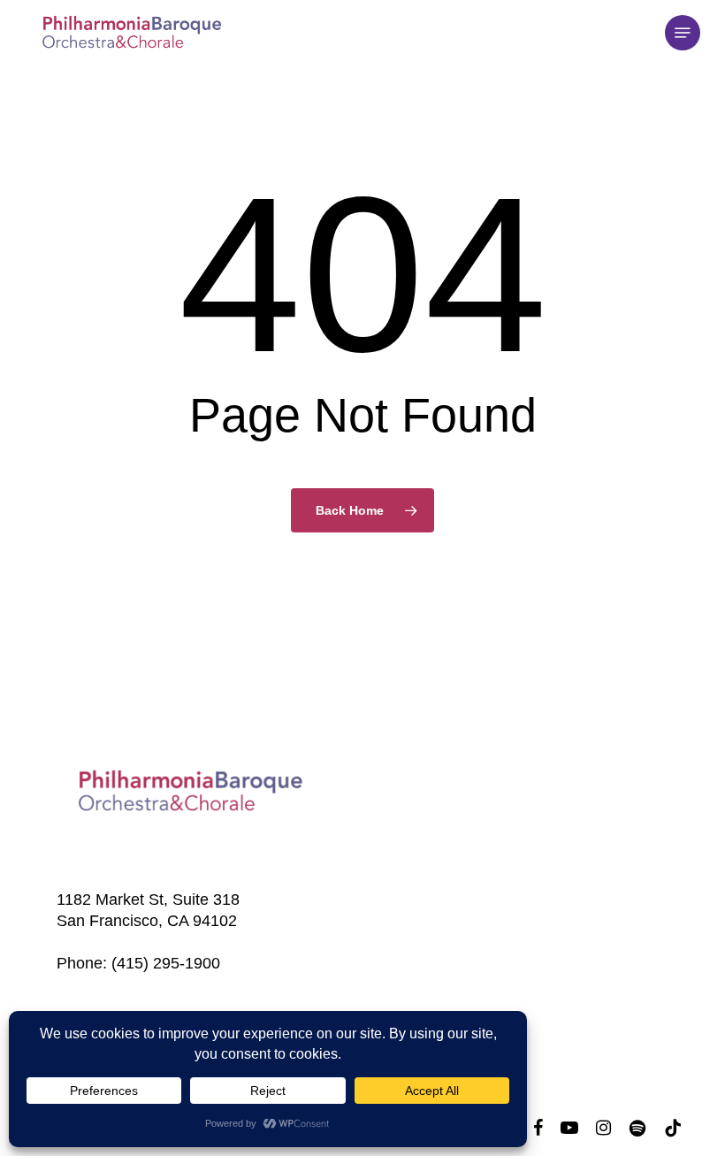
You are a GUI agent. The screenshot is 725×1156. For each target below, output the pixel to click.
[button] (682, 33)
